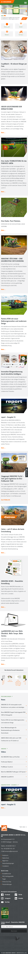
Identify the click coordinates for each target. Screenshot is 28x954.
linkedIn (20, 898)
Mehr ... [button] (3, 132)
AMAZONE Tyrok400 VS (7, 776)
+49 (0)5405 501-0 (10, 845)
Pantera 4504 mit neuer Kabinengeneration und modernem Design (12, 721)
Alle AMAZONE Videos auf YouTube (10, 756)
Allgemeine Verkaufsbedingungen (7, 862)
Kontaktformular (6, 873)
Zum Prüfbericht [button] (5, 499)
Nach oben (22, 826)
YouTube (7, 902)
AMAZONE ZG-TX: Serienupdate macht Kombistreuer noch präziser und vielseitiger (12, 706)
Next (26, 679)
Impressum (5, 855)
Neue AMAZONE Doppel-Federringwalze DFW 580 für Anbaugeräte (13, 713)
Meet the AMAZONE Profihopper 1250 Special (13, 771)
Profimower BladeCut (6, 761)
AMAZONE (3, 748)
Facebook (7, 894)
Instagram (7, 898)
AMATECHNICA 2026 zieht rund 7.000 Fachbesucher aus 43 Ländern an (11, 739)
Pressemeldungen (6, 696)
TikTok (20, 894)
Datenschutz (5, 858)
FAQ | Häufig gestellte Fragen (7, 877)
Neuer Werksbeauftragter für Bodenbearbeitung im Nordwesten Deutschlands (10, 730)
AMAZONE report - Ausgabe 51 (9, 784)
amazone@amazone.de (11, 851)
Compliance (5, 866)
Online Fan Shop (6, 881)
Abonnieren (14, 931)
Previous (2, 679)
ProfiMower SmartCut (7, 766)
